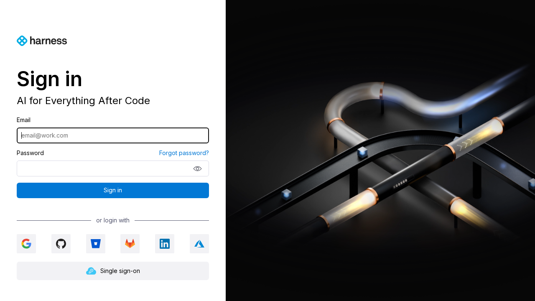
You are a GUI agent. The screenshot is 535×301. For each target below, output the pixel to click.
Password (30, 153)
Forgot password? (184, 153)
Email (24, 120)
